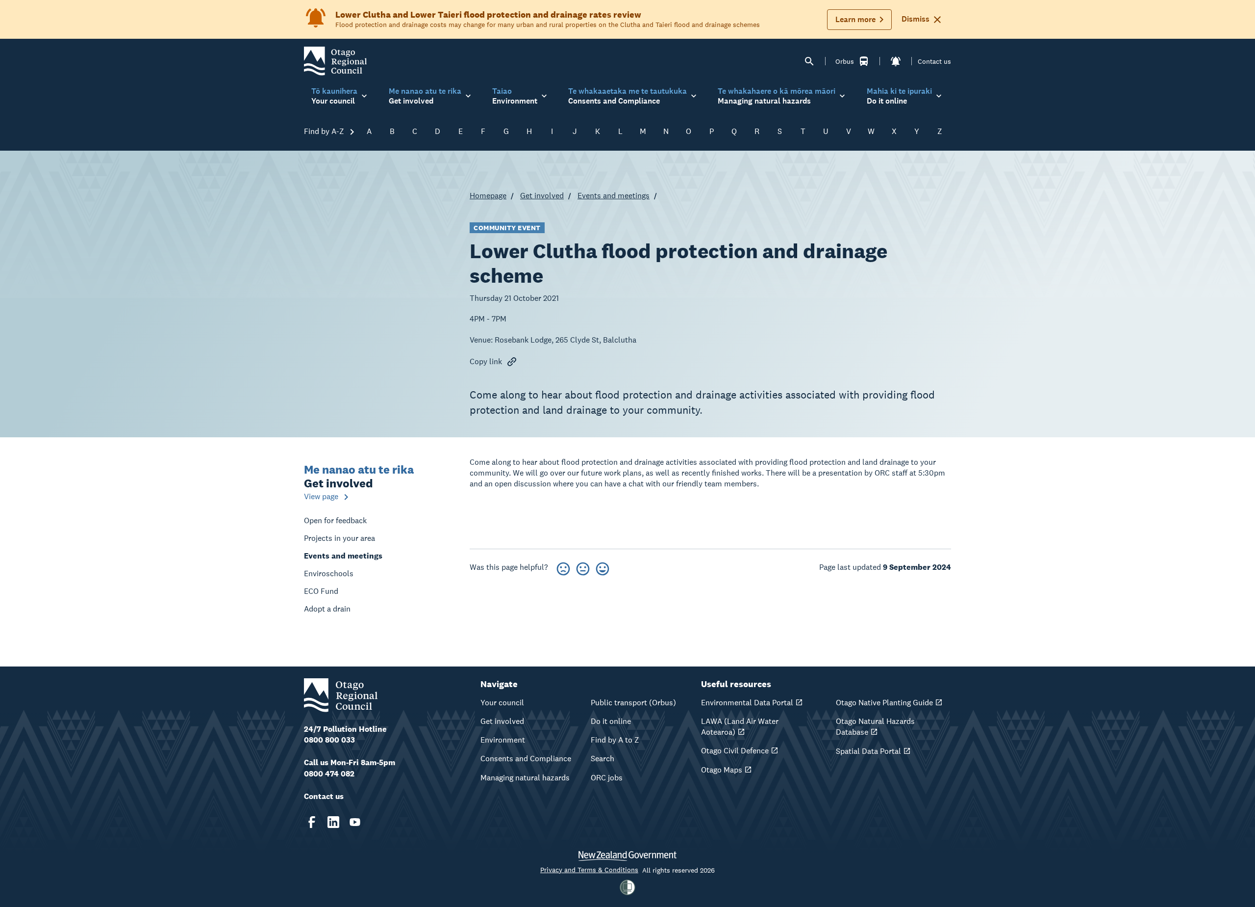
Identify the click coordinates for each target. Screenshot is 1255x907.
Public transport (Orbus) (633, 702)
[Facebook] (312, 822)
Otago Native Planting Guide (884, 702)
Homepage (488, 195)
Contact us (934, 61)
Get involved (542, 195)
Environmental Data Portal (747, 702)
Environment (502, 740)
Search (602, 758)
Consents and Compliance (525, 758)
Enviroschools (328, 573)
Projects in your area (339, 538)
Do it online (611, 721)
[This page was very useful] (602, 567)
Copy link (486, 361)
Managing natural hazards (525, 778)
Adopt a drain (327, 609)
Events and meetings (613, 195)
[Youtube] (355, 822)
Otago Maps (721, 770)
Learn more (855, 19)
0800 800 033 (329, 740)
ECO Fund (321, 591)
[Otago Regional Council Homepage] (335, 60)
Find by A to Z (615, 740)
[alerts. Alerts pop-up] (895, 61)
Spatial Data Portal (868, 751)
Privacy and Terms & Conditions (589, 869)
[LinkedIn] (333, 822)
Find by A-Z (325, 131)
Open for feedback (335, 520)
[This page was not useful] (563, 567)
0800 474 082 (329, 774)
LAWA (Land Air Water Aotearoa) (739, 726)
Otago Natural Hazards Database (875, 726)
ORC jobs (607, 778)
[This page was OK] (583, 567)
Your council (502, 702)
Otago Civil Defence (735, 751)
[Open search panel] (809, 61)
